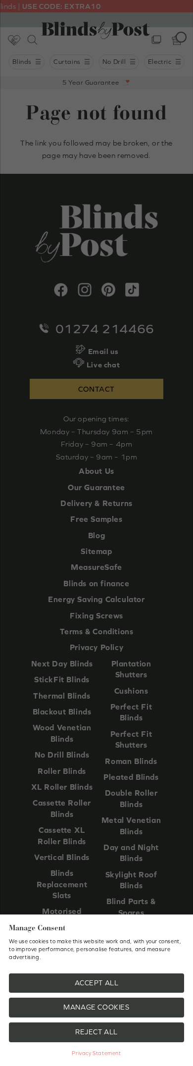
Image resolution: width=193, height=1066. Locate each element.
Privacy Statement (96, 1053)
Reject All (96, 1032)
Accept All (97, 983)
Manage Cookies (96, 1007)
